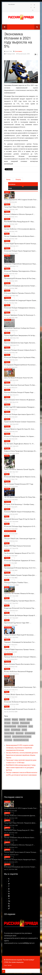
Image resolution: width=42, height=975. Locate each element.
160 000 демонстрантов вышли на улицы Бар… (20, 497)
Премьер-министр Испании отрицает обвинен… (20, 657)
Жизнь (6, 275)
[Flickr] (9, 896)
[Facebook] (31, 4)
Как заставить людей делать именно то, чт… (19, 444)
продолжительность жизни (22, 736)
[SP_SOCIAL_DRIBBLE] (32, 10)
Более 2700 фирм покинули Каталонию (17, 546)
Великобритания (10, 726)
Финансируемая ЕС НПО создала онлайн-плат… (21, 199)
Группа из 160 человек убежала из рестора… (19, 593)
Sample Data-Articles (10, 531)
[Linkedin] (9, 891)
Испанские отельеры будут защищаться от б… (20, 526)
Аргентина (19, 733)
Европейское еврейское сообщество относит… (20, 328)
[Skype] (9, 904)
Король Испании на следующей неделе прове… (20, 300)
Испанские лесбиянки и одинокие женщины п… (20, 702)
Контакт (13, 4)
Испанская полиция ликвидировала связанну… (20, 308)
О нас (9, 4)
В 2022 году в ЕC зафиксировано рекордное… (20, 407)
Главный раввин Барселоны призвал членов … (20, 649)
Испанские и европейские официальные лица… (20, 264)
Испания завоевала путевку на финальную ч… (20, 315)
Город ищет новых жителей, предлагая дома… (20, 207)
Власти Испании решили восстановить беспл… (20, 664)
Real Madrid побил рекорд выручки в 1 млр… (19, 221)
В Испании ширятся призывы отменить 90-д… (20, 293)
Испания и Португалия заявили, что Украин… (19, 436)
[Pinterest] (34, 7)
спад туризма (22, 726)
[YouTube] (9, 889)
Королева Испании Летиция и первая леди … (19, 392)
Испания (7, 283)
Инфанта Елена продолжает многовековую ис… (20, 451)
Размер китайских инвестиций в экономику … (19, 635)
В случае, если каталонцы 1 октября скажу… (19, 504)
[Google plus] (31, 7)
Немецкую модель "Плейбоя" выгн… (16, 582)
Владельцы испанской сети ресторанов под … (20, 608)
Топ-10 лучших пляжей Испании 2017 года (18, 484)
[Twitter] (34, 4)
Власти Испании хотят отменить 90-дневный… (20, 400)
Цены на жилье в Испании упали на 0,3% (18, 378)
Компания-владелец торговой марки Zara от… (20, 601)
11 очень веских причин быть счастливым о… (20, 694)
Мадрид (7, 668)
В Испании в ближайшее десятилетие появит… (20, 286)
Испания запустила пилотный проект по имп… (20, 385)
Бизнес (6, 233)
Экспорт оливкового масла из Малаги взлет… (19, 236)
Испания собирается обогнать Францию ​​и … (19, 214)
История (7, 448)
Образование (8, 654)
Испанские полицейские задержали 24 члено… (20, 560)
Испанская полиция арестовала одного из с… (20, 414)
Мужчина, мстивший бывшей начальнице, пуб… (20, 687)
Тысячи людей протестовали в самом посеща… (20, 243)
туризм (7, 730)
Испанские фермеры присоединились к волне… (20, 271)
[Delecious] (9, 908)
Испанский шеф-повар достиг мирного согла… (20, 477)
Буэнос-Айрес (9, 733)
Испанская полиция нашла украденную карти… (20, 251)
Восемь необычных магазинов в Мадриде (18, 671)
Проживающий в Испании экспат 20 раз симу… (20, 278)
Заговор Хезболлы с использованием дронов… (20, 229)
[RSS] (8, 879)
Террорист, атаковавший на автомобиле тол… (20, 642)
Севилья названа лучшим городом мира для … (20, 575)
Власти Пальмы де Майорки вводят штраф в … (20, 615)
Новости (7, 192)
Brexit (31, 726)
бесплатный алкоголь (21, 740)
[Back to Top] (3, 971)
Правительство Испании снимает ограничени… (20, 422)
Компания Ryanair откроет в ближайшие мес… (20, 512)
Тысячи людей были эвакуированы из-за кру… (20, 335)
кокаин (24, 730)
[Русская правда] (21, 17)
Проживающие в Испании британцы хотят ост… (20, 568)
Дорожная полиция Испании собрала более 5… (20, 350)
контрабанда (15, 730)
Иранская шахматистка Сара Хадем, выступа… (20, 343)
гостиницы (8, 740)
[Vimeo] (9, 906)
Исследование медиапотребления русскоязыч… (20, 365)
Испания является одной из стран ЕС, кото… (20, 429)
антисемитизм (30, 733)
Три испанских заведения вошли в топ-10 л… (20, 553)
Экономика (8, 369)
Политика (7, 297)
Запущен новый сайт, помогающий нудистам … (20, 538)
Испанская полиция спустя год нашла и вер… (20, 357)
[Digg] (9, 901)
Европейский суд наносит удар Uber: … (17, 623)
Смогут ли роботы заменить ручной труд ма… (20, 469)
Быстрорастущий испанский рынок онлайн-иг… (20, 709)
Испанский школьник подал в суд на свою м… (20, 519)
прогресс (8, 736)
